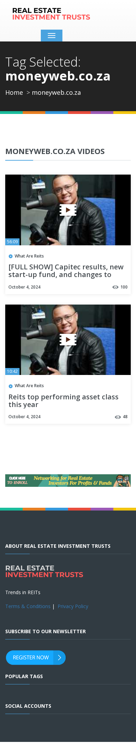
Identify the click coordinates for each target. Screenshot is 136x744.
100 (124, 287)
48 (125, 417)
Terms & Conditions (28, 606)
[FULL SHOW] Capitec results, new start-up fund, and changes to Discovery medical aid (65, 275)
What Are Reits (29, 256)
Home (14, 92)
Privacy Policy (73, 606)
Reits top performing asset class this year (63, 401)
